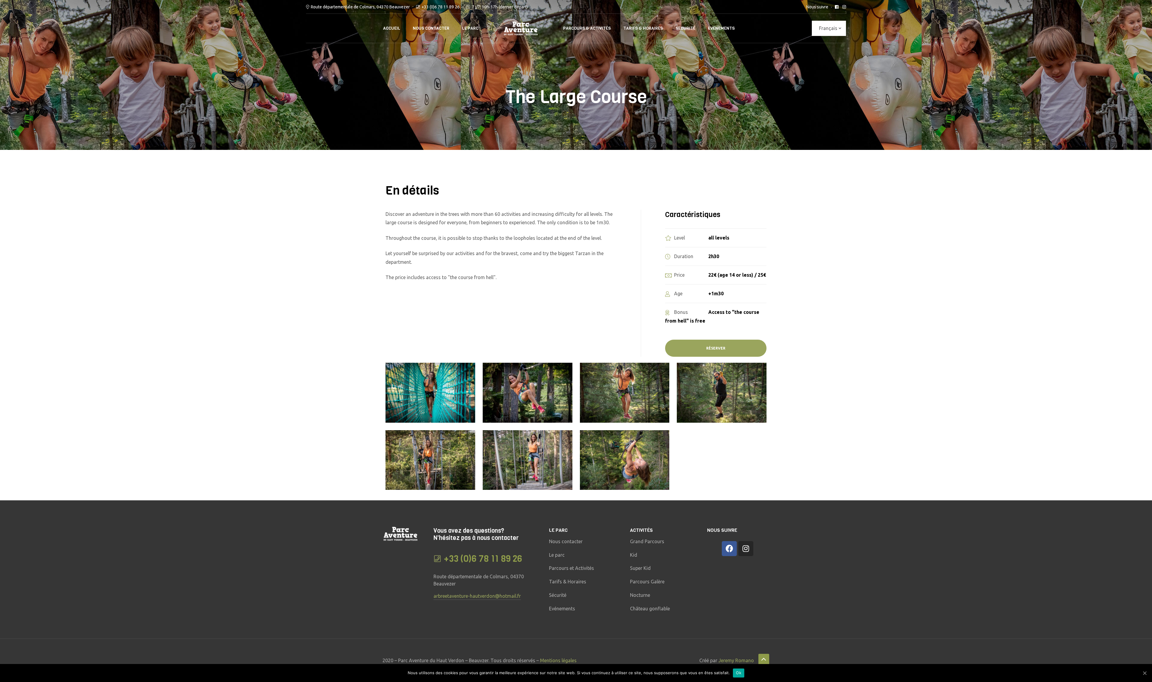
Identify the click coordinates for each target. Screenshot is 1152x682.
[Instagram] (745, 548)
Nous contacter (431, 28)
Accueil (391, 28)
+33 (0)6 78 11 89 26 (441, 6)
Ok (738, 672)
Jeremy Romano (736, 660)
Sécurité (685, 28)
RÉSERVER (715, 348)
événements (721, 28)
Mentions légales (558, 660)
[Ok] (1145, 673)
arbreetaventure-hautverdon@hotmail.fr (477, 596)
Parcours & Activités (587, 28)
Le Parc (470, 28)
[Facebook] (729, 548)
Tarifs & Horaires (643, 28)
